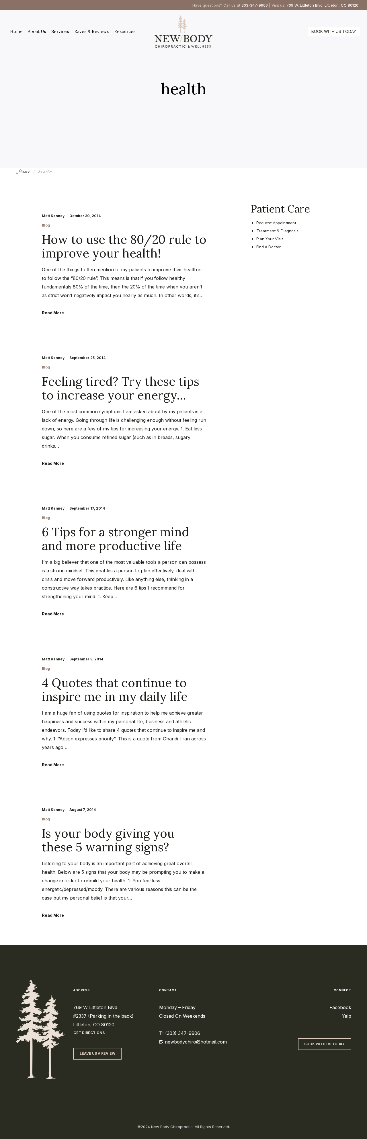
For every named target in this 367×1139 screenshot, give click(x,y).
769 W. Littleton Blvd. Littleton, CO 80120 (322, 5)
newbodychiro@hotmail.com (196, 1042)
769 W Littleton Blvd (95, 1007)
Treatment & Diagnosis (277, 231)
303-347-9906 (254, 5)
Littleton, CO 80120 (93, 1024)
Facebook (340, 1007)
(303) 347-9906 (182, 1033)
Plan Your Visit (269, 239)
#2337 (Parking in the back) (103, 1016)
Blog (46, 225)
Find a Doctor (268, 247)
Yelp (346, 1016)
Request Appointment (276, 223)
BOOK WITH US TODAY (333, 31)
